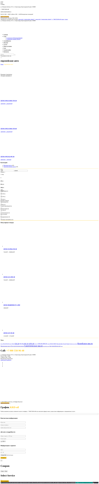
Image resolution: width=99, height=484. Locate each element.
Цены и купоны (7, 46)
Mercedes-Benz (59, 343)
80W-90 (51, 343)
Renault (68, 343)
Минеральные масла (6, 346)
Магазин (5, 43)
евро (50, 346)
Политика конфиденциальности (85, 482)
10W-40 (31, 344)
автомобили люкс (46, 346)
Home (2, 64)
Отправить (3, 457)
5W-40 (21, 343)
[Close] (9, 403)
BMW (55, 343)
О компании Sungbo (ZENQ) (13, 39)
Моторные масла (7, 165)
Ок (76, 482)
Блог (4, 48)
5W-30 (17, 344)
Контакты (6, 52)
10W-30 (25, 343)
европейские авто (56, 346)
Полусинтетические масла (17, 346)
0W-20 (4, 343)
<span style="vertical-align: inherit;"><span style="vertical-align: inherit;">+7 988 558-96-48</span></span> (43, 19)
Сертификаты (7, 41)
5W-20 (13, 343)
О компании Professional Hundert (14, 38)
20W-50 (44, 343)
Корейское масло (85, 343)
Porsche (64, 343)
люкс (62, 346)
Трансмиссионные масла (9, 166)
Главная (5, 34)
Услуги (5, 44)
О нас (4, 36)
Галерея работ (7, 50)
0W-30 (7, 343)
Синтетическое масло (33, 346)
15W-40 (39, 343)
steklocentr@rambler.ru (6, 360)
